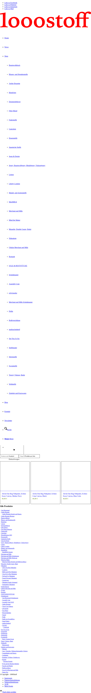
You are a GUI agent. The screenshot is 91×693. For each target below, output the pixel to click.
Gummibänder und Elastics (9, 653)
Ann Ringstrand (5, 510)
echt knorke (5, 608)
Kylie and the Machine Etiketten (10, 664)
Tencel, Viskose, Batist (7, 641)
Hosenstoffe (4, 537)
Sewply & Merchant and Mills (10, 670)
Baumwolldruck (5, 518)
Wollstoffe (4, 643)
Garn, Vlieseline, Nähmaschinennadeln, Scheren (15, 651)
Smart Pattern (5, 621)
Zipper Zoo (5, 672)
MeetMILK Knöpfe (7, 552)
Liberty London (5, 546)
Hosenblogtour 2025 (6, 535)
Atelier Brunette (5, 512)
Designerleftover (5, 525)
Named (4, 615)
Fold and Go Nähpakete (8, 576)
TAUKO (4, 625)
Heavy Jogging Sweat (8, 639)
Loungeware (5, 580)
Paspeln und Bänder (7, 666)
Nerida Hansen (5, 586)
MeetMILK (4, 550)
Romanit (3, 592)
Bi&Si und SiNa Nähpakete (9, 572)
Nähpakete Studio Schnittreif (9, 582)
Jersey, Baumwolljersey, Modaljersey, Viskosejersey (15, 542)
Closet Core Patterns (7, 606)
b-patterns (4, 570)
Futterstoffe (4, 531)
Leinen (3, 544)
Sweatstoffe (4, 637)
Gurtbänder (5, 655)
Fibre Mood (4, 527)
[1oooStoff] (45, 27)
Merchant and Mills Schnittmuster (10, 556)
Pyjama (3, 590)
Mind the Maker (5, 560)
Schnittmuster (4, 596)
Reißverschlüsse (6, 668)
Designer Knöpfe (7, 661)
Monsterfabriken (6, 613)
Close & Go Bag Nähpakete (9, 574)
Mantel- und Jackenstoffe (7, 548)
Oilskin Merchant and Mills (8, 588)
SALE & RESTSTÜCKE (8, 594)
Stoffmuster (4, 633)
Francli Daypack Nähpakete (9, 578)
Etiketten (4, 649)
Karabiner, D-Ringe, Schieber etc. (11, 657)
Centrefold (6, 627)
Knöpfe (4, 659)
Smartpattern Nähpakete (8, 584)
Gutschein (3, 533)
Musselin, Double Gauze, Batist (9, 564)
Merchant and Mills (6, 554)
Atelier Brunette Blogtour (7, 516)
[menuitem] (47, 678)
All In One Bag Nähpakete (9, 567)
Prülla (3, 617)
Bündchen (3, 522)
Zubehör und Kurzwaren (7, 647)
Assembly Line (6, 600)
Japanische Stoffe (5, 539)
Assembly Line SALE (8, 602)
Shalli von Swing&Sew (8, 619)
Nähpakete (4, 566)
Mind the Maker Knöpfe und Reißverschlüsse (14, 562)
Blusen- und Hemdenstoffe (8, 520)
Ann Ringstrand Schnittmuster (10, 598)
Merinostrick (5, 645)
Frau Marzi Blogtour (6, 529)
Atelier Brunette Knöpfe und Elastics (12, 514)
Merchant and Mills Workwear (9, 558)
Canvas (3, 524)
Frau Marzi (5, 610)
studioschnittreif (6, 623)
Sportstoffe (4, 631)
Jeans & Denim (5, 541)
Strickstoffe (4, 635)
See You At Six (5, 629)
